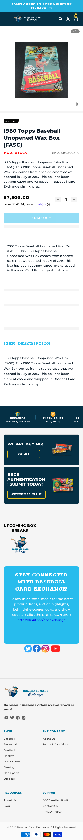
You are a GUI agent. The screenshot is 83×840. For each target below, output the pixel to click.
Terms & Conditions (56, 744)
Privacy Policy (52, 811)
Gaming (9, 767)
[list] (41, 70)
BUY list (23, 454)
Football (9, 750)
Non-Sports (11, 773)
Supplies (9, 778)
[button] (60, 19)
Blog (7, 805)
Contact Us (50, 805)
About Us (49, 738)
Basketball (10, 744)
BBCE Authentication (57, 800)
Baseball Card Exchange (33, 827)
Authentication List (26, 494)
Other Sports (12, 761)
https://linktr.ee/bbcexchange (41, 620)
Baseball (9, 738)
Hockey (9, 755)
